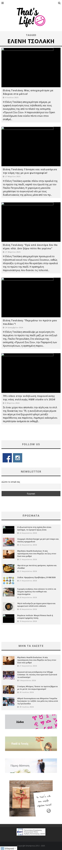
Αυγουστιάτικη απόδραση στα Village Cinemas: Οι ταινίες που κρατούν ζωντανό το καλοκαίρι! (37, 674)
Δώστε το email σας (10, 481)
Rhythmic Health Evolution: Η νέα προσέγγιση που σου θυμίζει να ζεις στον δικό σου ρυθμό (36, 553)
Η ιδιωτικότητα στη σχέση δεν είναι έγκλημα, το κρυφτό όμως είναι (34, 528)
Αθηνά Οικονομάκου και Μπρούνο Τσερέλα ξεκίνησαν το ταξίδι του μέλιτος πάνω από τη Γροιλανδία (37, 701)
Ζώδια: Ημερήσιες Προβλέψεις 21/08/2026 (36, 577)
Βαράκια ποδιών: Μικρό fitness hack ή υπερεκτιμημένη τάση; (35, 616)
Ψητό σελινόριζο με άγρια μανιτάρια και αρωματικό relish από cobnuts (36, 604)
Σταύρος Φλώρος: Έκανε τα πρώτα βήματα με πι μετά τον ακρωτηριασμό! (37, 687)
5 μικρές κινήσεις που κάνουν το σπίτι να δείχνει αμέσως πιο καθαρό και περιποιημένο (36, 591)
